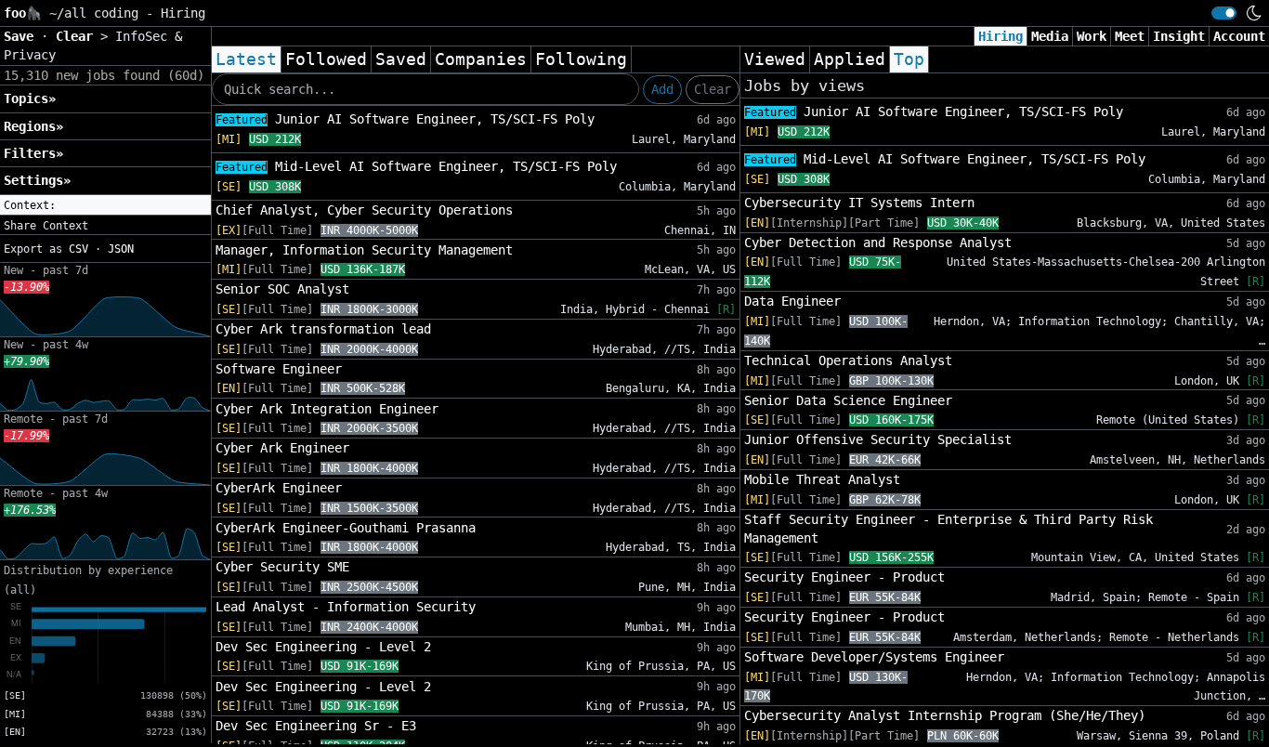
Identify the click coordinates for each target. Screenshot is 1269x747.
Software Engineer (279, 368)
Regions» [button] (33, 126)
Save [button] (22, 36)
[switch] (1223, 13)
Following (581, 59)
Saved (400, 59)
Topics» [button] (30, 98)
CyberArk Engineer (279, 487)
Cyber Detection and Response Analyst (878, 242)
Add (662, 89)
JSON (121, 249)
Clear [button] (78, 36)
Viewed (774, 59)
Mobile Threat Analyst (822, 479)
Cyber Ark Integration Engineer (327, 408)
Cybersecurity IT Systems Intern (859, 202)
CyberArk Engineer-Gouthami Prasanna (346, 527)
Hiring (1000, 36)
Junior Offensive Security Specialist (878, 439)
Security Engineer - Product (844, 577)
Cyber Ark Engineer (282, 447)
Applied (849, 59)
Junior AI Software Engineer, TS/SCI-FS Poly (405, 118)
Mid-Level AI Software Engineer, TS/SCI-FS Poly (416, 166)
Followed (326, 59)
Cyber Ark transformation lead (323, 328)
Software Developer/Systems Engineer (874, 656)
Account (1239, 36)
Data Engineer (792, 301)
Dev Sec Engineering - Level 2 (323, 646)
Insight (1179, 36)
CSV (78, 249)
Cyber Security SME (282, 566)
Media (1049, 36)
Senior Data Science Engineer (848, 400)
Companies (481, 59)
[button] (105, 205)
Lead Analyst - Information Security (346, 606)
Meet (1130, 36)
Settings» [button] (37, 180)
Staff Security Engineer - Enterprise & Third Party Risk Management (948, 528)
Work (1091, 36)
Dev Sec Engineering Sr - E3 (316, 725)
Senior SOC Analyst (282, 289)
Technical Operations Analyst (848, 360)
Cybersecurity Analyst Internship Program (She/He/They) (944, 715)
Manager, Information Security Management (364, 249)
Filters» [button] (33, 153)
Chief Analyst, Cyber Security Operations (364, 210)
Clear (712, 89)
